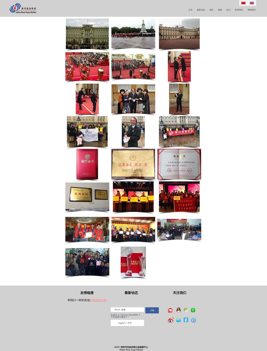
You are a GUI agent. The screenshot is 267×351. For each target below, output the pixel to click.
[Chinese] (243, 3)
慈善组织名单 (98, 300)
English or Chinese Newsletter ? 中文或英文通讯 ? (125, 316)
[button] (87, 33)
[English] (252, 3)
